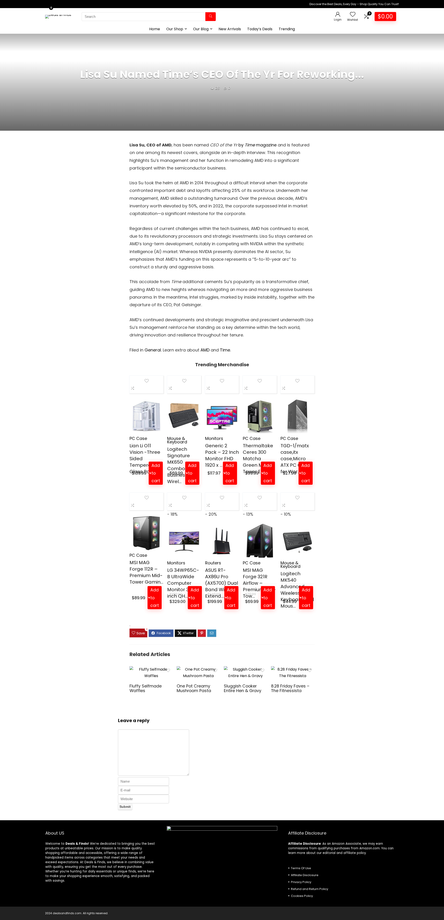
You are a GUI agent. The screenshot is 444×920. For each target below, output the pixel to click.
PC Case (138, 438)
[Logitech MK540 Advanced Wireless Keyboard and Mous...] (297, 541)
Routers (213, 563)
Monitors (214, 438)
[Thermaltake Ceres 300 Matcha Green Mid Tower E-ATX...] (260, 416)
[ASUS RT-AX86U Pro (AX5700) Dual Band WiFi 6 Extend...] (222, 541)
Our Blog (201, 29)
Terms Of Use (301, 868)
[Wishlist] (352, 14)
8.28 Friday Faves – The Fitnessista (290, 688)
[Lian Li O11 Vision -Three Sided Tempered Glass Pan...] (146, 416)
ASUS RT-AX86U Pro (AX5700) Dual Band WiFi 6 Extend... (221, 583)
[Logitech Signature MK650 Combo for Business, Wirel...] (184, 416)
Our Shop (174, 29)
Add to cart (155, 473)
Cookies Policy (302, 896)
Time (225, 350)
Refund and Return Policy (309, 889)
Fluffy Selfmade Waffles (146, 688)
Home (154, 29)
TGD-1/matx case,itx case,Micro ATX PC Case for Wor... (295, 458)
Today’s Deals (259, 29)
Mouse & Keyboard (177, 440)
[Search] (210, 16)
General (153, 350)
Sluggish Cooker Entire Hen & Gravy (242, 688)
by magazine (257, 145)
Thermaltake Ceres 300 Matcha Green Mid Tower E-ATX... (258, 458)
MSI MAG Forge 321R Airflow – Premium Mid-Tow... (259, 583)
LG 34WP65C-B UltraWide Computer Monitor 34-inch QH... (183, 583)
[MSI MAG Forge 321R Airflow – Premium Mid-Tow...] (260, 541)
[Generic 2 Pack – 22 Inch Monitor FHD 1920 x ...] (222, 416)
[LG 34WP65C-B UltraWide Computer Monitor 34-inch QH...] (184, 541)
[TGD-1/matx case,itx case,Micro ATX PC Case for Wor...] (297, 416)
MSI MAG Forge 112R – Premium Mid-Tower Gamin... (146, 572)
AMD (205, 350)
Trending (287, 29)
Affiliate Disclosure (304, 875)
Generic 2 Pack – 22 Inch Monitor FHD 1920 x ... (222, 455)
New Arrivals (230, 29)
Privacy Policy (301, 882)
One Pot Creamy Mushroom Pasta (194, 688)
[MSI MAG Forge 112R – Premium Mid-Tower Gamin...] (146, 533)
